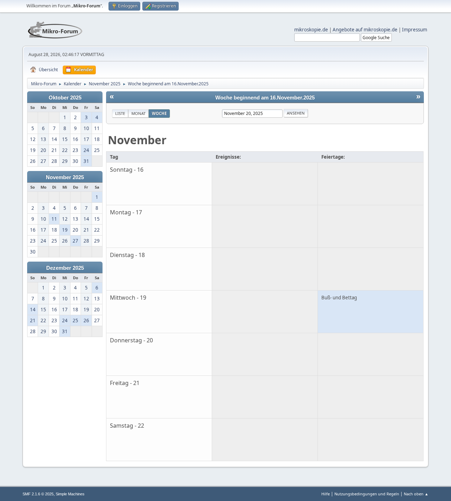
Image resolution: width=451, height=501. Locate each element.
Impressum (414, 29)
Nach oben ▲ (416, 493)
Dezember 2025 (65, 268)
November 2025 (65, 177)
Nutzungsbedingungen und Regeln (366, 493)
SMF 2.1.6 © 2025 (38, 494)
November (137, 139)
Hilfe (325, 493)
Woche (159, 113)
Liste (120, 113)
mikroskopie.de (311, 29)
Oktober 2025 (65, 97)
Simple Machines (70, 494)
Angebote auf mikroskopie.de (365, 29)
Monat (138, 113)
